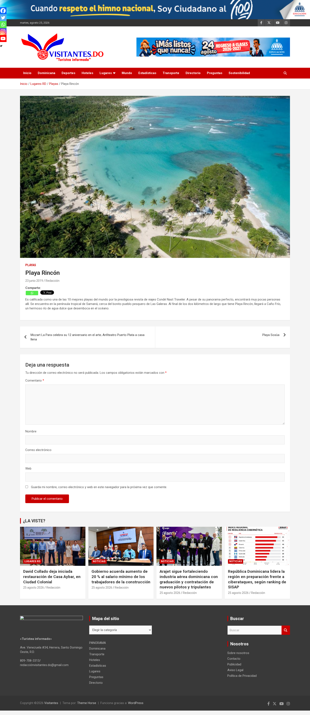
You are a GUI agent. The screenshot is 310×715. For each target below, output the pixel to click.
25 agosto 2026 (33, 587)
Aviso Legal (235, 670)
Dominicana (46, 73)
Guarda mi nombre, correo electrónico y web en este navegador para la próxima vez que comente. (99, 487)
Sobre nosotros (238, 653)
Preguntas (214, 73)
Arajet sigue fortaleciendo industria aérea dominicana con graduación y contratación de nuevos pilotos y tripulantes (189, 579)
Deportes (68, 73)
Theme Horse (86, 703)
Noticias (99, 561)
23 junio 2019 (34, 280)
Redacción (52, 280)
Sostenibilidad (239, 73)
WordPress (135, 703)
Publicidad (234, 664)
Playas (30, 265)
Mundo (127, 73)
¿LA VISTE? (34, 520)
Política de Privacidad (242, 676)
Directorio (193, 73)
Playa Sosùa (270, 335)
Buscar (286, 630)
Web (28, 468)
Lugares (106, 73)
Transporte (171, 73)
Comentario (34, 380)
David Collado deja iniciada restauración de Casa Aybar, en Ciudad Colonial (52, 576)
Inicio (27, 73)
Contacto (233, 659)
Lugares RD (32, 561)
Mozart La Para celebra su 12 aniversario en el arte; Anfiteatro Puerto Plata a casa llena (87, 337)
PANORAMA (97, 643)
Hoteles (87, 73)
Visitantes (51, 703)
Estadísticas (147, 73)
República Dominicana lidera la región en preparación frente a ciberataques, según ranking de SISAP (257, 579)
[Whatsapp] (32, 293)
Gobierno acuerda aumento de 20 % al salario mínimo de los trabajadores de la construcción (121, 576)
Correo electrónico (38, 450)
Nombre (30, 431)
